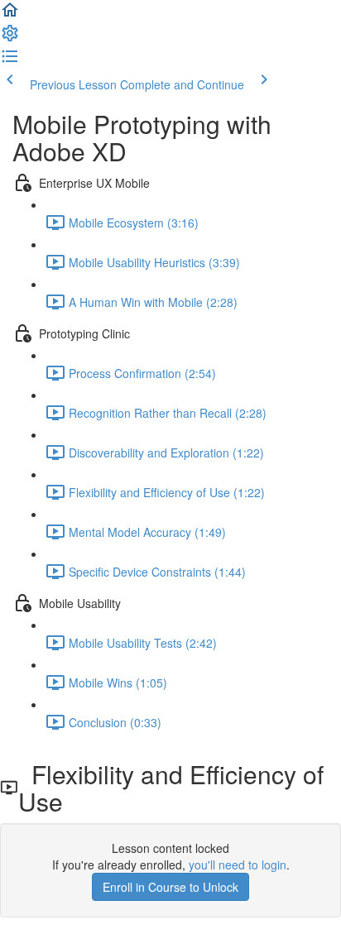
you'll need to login (237, 864)
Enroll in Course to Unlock (170, 887)
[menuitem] (10, 38)
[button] (10, 15)
